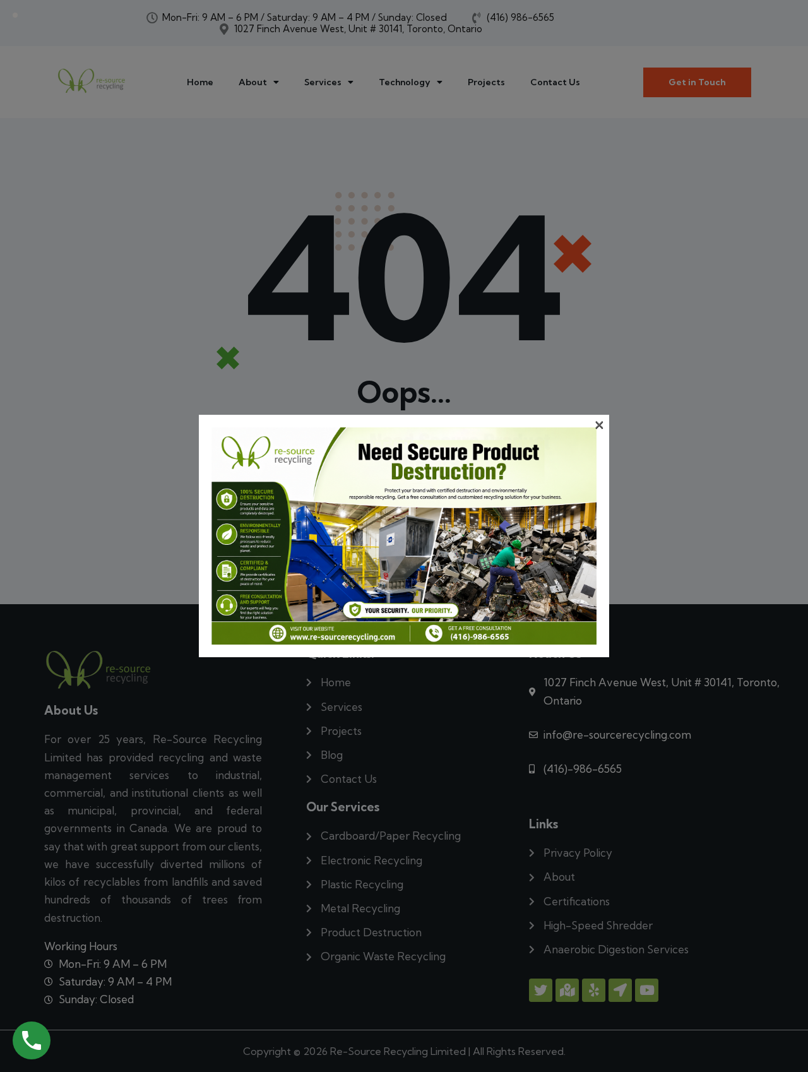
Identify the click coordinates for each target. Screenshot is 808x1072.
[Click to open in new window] (31, 1040)
